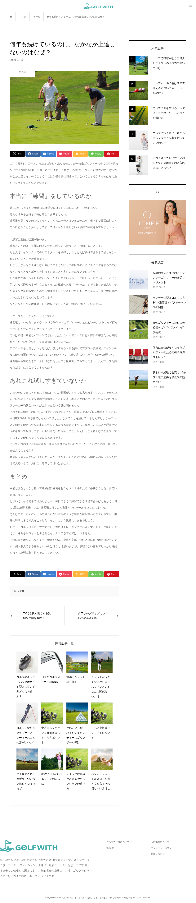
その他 (20, 591)
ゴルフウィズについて (117, 842)
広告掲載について (160, 842)
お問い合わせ (158, 854)
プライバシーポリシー (162, 848)
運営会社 (111, 848)
